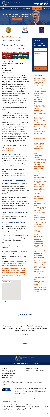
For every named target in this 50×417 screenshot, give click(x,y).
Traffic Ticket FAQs (38, 86)
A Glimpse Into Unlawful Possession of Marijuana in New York (40, 209)
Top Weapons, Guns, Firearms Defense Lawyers (39, 168)
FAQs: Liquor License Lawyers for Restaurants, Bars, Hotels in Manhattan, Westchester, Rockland (40, 284)
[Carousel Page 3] (27, 338)
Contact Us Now (17, 18)
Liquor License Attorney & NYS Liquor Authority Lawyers (40, 277)
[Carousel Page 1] (23, 338)
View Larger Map (5, 301)
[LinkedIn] (6, 389)
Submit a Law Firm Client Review (25, 348)
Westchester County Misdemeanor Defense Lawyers (39, 200)
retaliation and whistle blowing (17, 270)
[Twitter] (3, 389)
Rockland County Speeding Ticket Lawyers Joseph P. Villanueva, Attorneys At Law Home (11, 3)
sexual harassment (21, 267)
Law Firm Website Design (40, 413)
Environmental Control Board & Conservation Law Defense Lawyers (40, 182)
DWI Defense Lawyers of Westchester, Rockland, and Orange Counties (40, 161)
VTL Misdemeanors (38, 97)
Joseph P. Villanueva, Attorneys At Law (20, 413)
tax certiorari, (19, 265)
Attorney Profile (14, 8)
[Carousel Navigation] (25, 338)
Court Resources (38, 99)
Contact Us (37, 8)
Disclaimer (28, 363)
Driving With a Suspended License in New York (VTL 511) (39, 194)
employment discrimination (10, 268)
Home (3, 8)
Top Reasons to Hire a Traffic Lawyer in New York (39, 133)
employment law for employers (17, 274)
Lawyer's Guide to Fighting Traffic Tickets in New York (40, 138)
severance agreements (8, 267)
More (47, 8)
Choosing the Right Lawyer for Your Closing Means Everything (40, 262)
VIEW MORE (25, 343)
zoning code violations (8, 265)
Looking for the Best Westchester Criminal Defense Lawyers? (39, 144)
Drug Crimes (37, 164)
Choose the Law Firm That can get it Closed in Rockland (40, 267)
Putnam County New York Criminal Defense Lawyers (39, 219)
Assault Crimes (37, 172)
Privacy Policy (20, 363)
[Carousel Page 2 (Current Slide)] (25, 338)
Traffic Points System (39, 88)
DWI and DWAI (14, 261)
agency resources (9, 275)
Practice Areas (26, 8)
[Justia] (9, 389)
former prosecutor (22, 237)
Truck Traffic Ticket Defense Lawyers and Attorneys (39, 106)
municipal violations (19, 263)
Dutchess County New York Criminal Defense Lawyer (39, 214)
